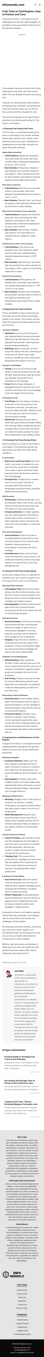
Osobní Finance (23, 1323)
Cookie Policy (22, 1290)
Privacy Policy (22, 1308)
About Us (22, 1297)
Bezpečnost (22, 1327)
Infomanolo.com (13, 4)
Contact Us (22, 1305)
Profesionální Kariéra (23, 1334)
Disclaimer (22, 1301)
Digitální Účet (22, 1331)
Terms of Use (22, 1294)
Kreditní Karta (22, 1320)
